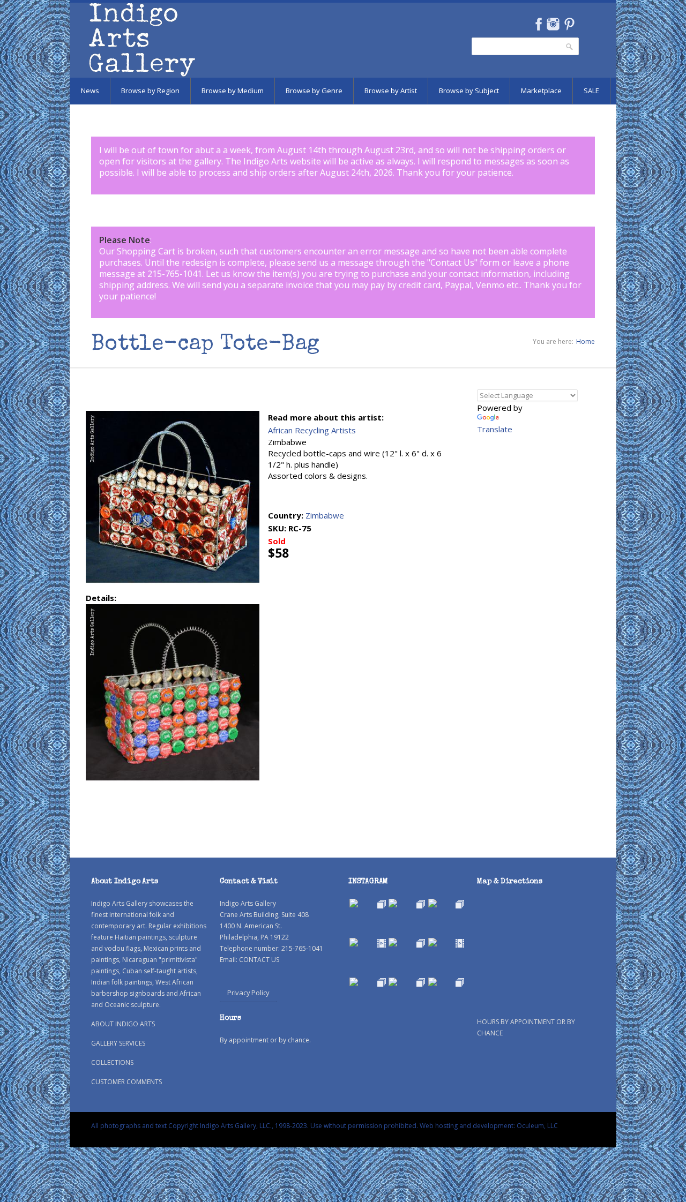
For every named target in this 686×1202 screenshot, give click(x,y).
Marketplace (541, 90)
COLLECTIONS (112, 1062)
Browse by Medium (233, 90)
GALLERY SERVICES (118, 1043)
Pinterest (569, 24)
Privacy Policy (248, 992)
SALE (591, 90)
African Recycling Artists (312, 430)
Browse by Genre (314, 90)
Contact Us (452, 262)
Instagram (552, 24)
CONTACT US (259, 959)
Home (585, 341)
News (90, 90)
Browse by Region (150, 90)
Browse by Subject (469, 90)
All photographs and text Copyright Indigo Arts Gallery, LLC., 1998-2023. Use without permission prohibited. (254, 1125)
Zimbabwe (324, 515)
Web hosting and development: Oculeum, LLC (489, 1125)
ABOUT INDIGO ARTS (123, 1023)
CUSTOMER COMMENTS (126, 1081)
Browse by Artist (390, 90)
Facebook (538, 24)
